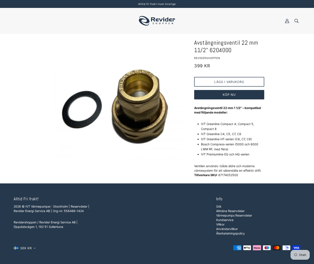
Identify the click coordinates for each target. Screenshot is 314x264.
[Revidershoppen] (157, 20)
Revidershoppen (207, 58)
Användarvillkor (227, 229)
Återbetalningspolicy (230, 233)
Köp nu (229, 94)
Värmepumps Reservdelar (234, 215)
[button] (25, 248)
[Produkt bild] (117, 109)
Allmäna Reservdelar (230, 211)
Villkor (220, 224)
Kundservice (224, 220)
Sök (219, 206)
